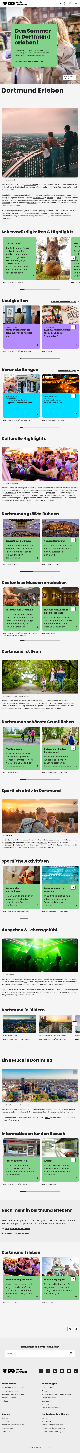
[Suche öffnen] (70, 3)
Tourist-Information (9, 1120)
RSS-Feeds (6, 1431)
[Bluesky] (62, 1371)
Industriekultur (38, 198)
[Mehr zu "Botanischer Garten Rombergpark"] (60, 748)
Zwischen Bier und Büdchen (32, 992)
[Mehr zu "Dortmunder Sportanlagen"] (21, 887)
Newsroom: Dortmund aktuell (13, 1394)
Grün (6, 200)
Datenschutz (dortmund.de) (53, 1425)
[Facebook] (41, 1371)
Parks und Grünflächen (24, 845)
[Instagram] (48, 1371)
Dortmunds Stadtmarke (51, 1408)
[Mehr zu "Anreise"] (60, 1160)
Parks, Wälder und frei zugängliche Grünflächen (20, 703)
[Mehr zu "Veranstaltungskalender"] (21, 1278)
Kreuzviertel (31, 203)
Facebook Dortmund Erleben (17, 1233)
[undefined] (73, 258)
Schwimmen (42, 842)
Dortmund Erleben (9, 1398)
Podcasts (45, 1404)
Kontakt (45, 1418)
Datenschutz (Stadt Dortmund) (54, 1428)
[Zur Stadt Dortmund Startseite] (15, 3)
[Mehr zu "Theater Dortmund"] (60, 540)
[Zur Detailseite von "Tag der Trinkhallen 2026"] (21, 396)
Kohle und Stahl (30, 184)
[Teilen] (76, 1329)
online (47, 1117)
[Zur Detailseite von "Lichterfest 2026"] (60, 396)
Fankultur (43, 213)
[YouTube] (69, 1371)
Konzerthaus (67, 490)
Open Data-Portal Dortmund (13, 1425)
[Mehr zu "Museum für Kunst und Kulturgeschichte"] (60, 609)
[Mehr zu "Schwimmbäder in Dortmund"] (60, 887)
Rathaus (5, 1401)
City (25, 982)
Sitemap (5, 1418)
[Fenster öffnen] (19, 1024)
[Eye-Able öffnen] (64, 3)
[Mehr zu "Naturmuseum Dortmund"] (21, 609)
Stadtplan (5, 1421)
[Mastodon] (55, 1371)
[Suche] (71, 1353)
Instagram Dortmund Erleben (17, 1228)
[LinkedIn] (76, 1371)
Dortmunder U (10, 493)
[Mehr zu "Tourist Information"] (21, 1160)
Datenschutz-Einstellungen (52, 1432)
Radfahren (9, 842)
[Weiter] (74, 1023)
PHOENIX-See (56, 200)
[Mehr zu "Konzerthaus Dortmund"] (21, 540)
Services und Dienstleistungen (13, 1387)
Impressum (46, 1421)
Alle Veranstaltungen (67, 370)
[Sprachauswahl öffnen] (59, 3)
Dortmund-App (48, 1387)
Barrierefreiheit (7, 1428)
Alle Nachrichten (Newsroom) (63, 302)
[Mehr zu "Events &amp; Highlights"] (60, 1278)
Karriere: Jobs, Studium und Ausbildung (56, 1394)
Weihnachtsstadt (55, 498)
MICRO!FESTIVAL (50, 495)
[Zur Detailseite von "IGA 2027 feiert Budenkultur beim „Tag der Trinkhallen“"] (60, 327)
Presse (44, 1391)
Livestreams (46, 1401)
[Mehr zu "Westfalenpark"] (21, 748)
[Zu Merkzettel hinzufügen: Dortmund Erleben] (70, 1329)
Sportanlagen (7, 845)
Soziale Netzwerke (49, 1398)
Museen (50, 198)
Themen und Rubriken (10, 1391)
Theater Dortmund (13, 490)
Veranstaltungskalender (22, 195)
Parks (59, 198)
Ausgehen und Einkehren (41, 984)
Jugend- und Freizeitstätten (51, 845)
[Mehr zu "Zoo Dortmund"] (36, 258)
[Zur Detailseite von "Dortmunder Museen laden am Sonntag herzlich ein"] (21, 327)
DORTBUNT (14, 495)
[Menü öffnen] (75, 3)
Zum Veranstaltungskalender (27, 61)
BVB (16, 213)
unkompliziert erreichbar (37, 216)
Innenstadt (6, 203)
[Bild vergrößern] (75, 111)
